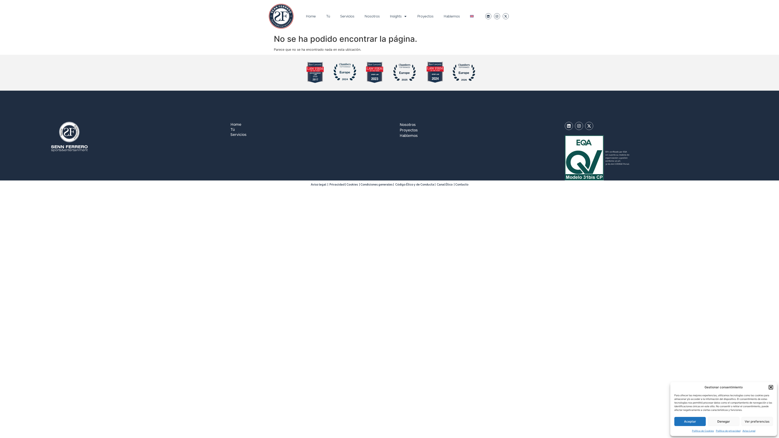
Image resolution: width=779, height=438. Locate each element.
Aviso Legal (748, 430)
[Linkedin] (488, 16)
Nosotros (372, 16)
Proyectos (425, 16)
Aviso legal (318, 184)
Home (311, 16)
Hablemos (452, 16)
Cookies (352, 184)
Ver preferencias (757, 421)
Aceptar (690, 421)
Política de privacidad (728, 430)
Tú (328, 16)
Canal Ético (445, 184)
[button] (771, 387)
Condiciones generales (376, 184)
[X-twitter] (506, 16)
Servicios (347, 16)
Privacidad (336, 184)
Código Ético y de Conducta (414, 184)
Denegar (723, 421)
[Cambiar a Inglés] (472, 16)
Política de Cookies (703, 430)
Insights (396, 16)
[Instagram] (497, 16)
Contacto (461, 184)
